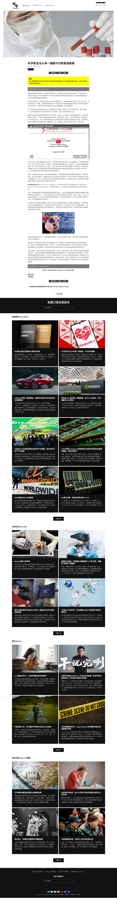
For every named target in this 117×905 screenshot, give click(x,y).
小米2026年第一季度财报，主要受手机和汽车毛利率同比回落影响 (34, 399)
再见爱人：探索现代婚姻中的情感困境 (28, 839)
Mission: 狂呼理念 (37, 871)
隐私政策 (67, 894)
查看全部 (58, 518)
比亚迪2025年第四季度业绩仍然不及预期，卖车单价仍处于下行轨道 (34, 450)
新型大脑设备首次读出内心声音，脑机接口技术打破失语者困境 (34, 611)
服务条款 (73, 894)
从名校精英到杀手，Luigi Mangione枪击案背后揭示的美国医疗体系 (81, 728)
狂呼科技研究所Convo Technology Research (39, 89)
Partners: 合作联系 (50, 871)
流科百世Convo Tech (19, 526)
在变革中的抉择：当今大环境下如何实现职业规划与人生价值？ (81, 794)
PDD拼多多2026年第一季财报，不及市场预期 (78, 351)
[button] (26, 5)
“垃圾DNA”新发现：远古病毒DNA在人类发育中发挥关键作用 (81, 611)
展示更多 (30, 276)
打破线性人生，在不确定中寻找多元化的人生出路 (32, 727)
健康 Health (30, 69)
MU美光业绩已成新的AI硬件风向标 (27, 351)
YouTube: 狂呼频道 (62, 871)
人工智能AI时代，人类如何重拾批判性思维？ (31, 676)
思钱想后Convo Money (20, 317)
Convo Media (44, 894)
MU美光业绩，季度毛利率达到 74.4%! (75, 498)
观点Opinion (16, 641)
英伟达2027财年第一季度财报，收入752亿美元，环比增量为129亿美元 (81, 399)
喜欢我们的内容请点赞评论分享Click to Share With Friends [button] (49, 286)
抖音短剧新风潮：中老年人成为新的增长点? (77, 839)
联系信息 (78, 894)
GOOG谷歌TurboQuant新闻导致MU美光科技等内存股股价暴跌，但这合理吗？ (81, 450)
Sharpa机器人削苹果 (22, 561)
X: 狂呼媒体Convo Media (77, 871)
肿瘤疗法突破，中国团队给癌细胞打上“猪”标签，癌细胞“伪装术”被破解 (81, 562)
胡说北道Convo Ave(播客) (21, 758)
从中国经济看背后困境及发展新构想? (28, 793)
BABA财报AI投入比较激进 (23, 498)
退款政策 (61, 894)
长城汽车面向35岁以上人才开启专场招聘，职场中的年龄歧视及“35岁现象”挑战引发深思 (81, 677)
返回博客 (59, 294)
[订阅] (72, 308)
